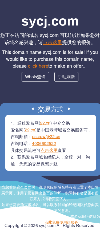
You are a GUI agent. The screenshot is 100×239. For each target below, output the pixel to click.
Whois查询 (35, 77)
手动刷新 (66, 77)
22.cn (45, 123)
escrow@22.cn (46, 136)
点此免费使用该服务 (61, 222)
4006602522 (44, 143)
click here (38, 65)
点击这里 (52, 42)
